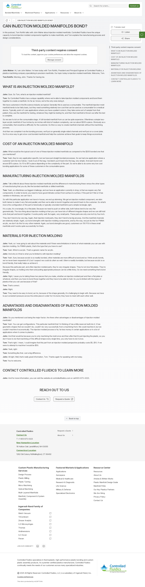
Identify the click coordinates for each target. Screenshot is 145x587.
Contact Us (98, 500)
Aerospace (60, 475)
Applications (61, 471)
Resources (98, 471)
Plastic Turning (24, 482)
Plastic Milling (23, 478)
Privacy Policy (99, 497)
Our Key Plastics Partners (104, 489)
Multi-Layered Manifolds (28, 492)
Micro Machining (25, 485)
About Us (97, 475)
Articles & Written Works (103, 479)
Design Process (24, 474)
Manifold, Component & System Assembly (31, 497)
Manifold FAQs (100, 486)
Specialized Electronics (65, 493)
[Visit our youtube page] (44, 546)
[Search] (91, 6)
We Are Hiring (99, 493)
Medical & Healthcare (64, 479)
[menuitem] (13, 13)
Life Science (61, 486)
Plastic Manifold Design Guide (106, 482)
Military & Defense (63, 489)
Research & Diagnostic (65, 482)
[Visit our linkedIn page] (37, 546)
